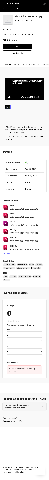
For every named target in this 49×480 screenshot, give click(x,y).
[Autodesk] (13, 3)
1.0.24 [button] (27, 182)
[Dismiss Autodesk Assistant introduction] (42, 467)
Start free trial (17, 53)
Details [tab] (17, 64)
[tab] (8, 110)
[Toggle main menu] (3, 3)
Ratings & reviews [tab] (31, 64)
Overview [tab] (7, 64)
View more (7, 254)
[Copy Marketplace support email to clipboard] (20, 421)
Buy (17, 46)
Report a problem (10, 421)
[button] (25, 406)
